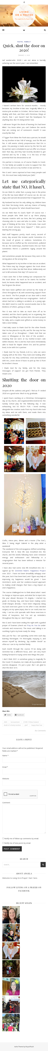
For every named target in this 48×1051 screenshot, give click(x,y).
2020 (5, 722)
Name (5, 755)
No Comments (40, 730)
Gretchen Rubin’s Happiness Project (30, 570)
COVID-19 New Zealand (31, 722)
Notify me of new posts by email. (17, 843)
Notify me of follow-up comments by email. (21, 838)
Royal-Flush (30, 1047)
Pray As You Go (33, 625)
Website (5, 778)
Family (27, 42)
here (35, 878)
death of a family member (12, 725)
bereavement (15, 722)
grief (26, 725)
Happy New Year (36, 725)
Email (5, 767)
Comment (6, 802)
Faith (20, 42)
